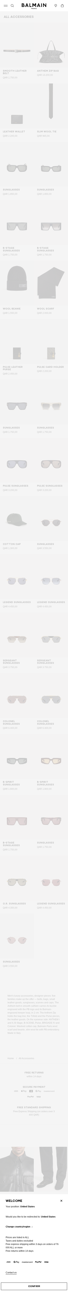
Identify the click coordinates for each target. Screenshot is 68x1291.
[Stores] (56, 6)
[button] (12, 6)
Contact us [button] (11, 1272)
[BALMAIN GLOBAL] (34, 5)
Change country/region (18, 1227)
